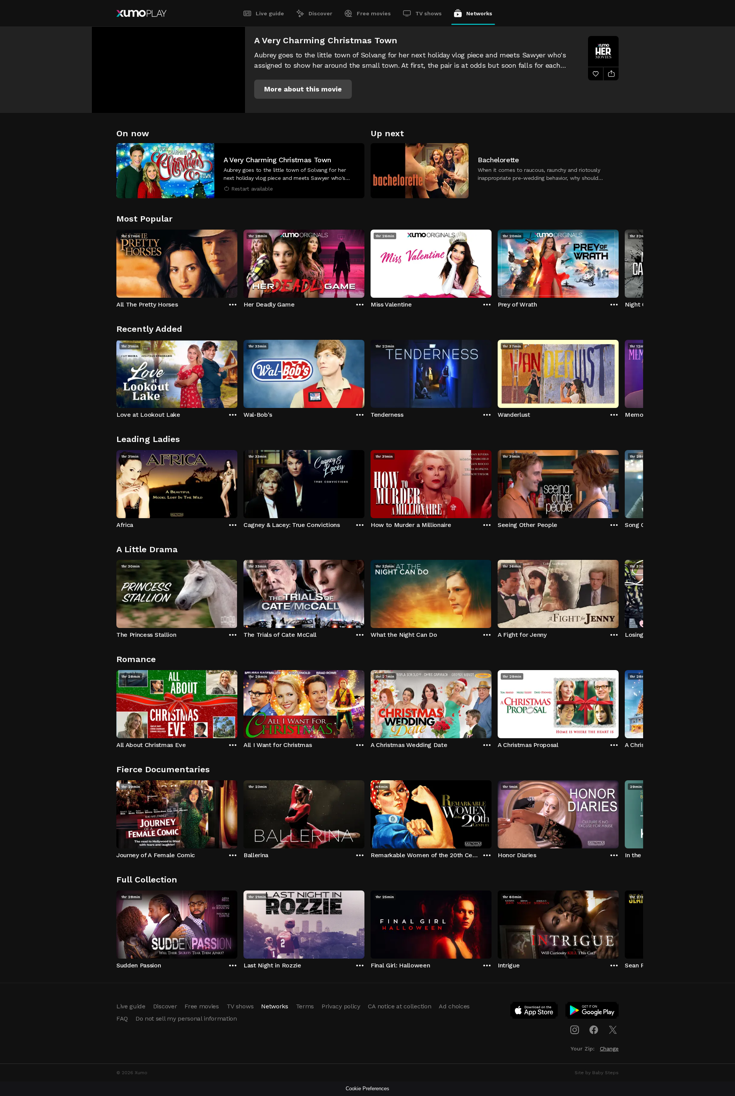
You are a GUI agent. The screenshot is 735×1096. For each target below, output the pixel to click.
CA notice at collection (399, 1006)
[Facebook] (593, 1030)
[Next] (618, 262)
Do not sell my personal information (186, 1018)
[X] (613, 1030)
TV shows (428, 13)
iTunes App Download (534, 1012)
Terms (305, 1006)
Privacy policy (341, 1006)
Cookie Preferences (367, 1088)
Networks (479, 13)
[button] (303, 89)
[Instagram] (574, 1030)
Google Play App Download (592, 1012)
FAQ (122, 1018)
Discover (320, 13)
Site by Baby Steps (597, 1072)
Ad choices (454, 1006)
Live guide (270, 13)
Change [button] (609, 1048)
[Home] (141, 13)
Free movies (374, 13)
